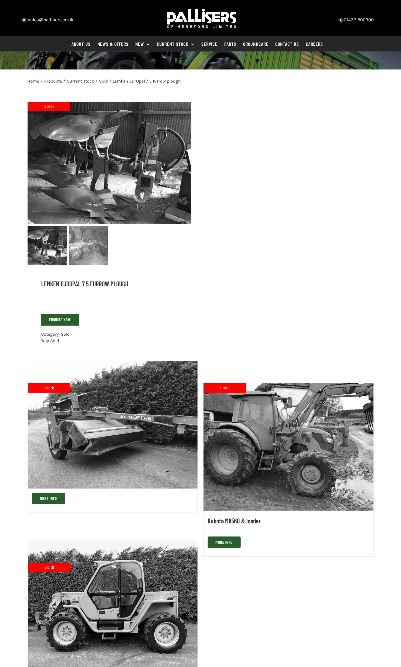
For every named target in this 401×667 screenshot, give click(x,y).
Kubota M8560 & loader (234, 521)
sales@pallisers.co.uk (50, 19)
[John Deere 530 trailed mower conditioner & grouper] (113, 425)
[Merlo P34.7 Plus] (113, 604)
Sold (65, 334)
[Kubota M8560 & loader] (288, 447)
